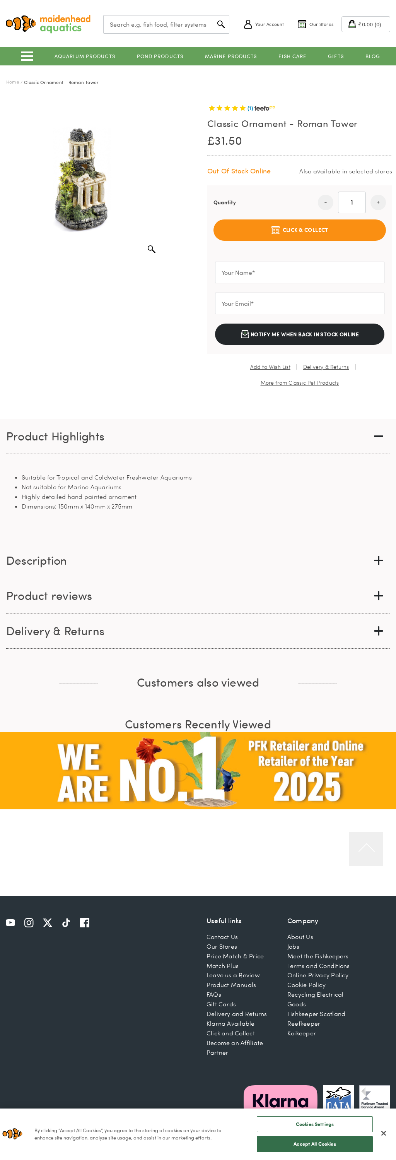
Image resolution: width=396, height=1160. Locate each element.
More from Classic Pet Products (300, 383)
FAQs (214, 994)
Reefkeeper (303, 1023)
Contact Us (222, 937)
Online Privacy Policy (317, 975)
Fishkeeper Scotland (316, 1014)
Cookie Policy (306, 985)
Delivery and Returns (237, 1014)
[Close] (383, 1133)
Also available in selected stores (345, 171)
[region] (198, 1134)
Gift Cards (221, 1004)
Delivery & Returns (326, 367)
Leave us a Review (233, 975)
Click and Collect (231, 1033)
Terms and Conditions (318, 966)
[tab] (198, 436)
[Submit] (221, 24)
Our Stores (222, 946)
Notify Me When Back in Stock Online (304, 334)
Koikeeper (301, 1033)
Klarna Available (231, 1023)
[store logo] (48, 24)
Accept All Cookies (315, 1143)
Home (12, 82)
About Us (300, 937)
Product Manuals (231, 985)
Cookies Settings (315, 1124)
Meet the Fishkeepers (318, 956)
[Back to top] (366, 849)
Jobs (293, 946)
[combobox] (166, 24)
